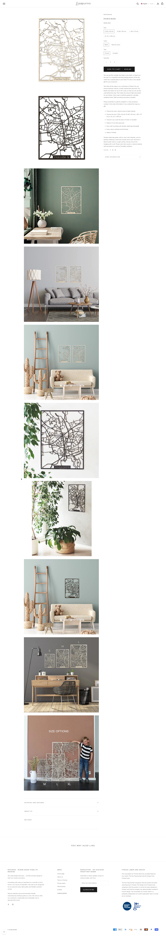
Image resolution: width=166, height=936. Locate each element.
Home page (60, 874)
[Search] (138, 4)
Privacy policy (61, 883)
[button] (145, 4)
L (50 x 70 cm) (134, 31)
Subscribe (88, 890)
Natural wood (116, 45)
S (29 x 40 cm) (109, 31)
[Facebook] (110, 150)
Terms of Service (62, 880)
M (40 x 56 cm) (121, 31)
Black (106, 45)
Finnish (107, 53)
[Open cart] (162, 4)
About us (28, 811)
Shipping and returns (34, 802)
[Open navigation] (4, 4)
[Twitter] (112, 150)
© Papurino (12, 929)
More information (112, 157)
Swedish (115, 53)
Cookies (59, 890)
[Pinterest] (115, 150)
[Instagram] (12, 904)
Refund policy (61, 886)
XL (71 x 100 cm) (110, 36)
